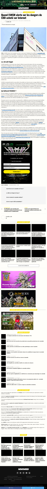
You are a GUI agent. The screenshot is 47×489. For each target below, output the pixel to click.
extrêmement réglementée (6, 71)
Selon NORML (34, 123)
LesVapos (20, 392)
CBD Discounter (4, 424)
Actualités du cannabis (10, 12)
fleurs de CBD (9, 406)
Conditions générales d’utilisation (12, 477)
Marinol (17, 122)
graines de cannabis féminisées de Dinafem (20, 419)
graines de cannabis (10, 396)
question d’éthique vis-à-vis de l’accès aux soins (29, 130)
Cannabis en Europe (18, 12)
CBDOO (4, 422)
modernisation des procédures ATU (23, 137)
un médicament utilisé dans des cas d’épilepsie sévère (12, 67)
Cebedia (10, 479)
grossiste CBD (10, 415)
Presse (5, 479)
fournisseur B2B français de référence (14, 412)
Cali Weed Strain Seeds (28, 399)
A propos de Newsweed (12, 476)
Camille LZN (8, 21)
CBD (18, 417)
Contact (13, 480)
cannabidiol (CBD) (41, 53)
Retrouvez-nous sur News (34, 476)
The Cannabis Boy (18, 479)
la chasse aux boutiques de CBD (8, 109)
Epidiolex (41, 122)
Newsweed (3, 12)
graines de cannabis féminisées (16, 403)
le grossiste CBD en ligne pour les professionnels (22, 408)
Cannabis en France (29, 12)
